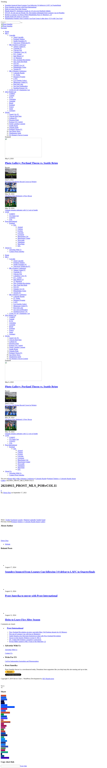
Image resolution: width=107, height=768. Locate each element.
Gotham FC (13, 118)
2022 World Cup (10, 92)
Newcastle (21, 240)
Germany (12, 110)
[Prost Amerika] (6, 24)
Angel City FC (14, 114)
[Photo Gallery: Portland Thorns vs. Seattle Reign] (23, 157)
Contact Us (8, 653)
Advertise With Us (15, 250)
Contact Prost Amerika (16, 251)
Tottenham (21, 242)
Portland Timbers (19, 39)
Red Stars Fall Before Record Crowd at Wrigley (21, 182)
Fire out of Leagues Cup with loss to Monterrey (25, 634)
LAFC (15, 78)
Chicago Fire (17, 50)
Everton (20, 231)
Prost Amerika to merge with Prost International (20, 7)
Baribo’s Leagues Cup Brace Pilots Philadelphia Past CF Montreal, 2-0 (28, 15)
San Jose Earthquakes (20, 86)
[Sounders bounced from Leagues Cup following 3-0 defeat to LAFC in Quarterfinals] (16, 565)
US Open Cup (14, 216)
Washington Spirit (15, 133)
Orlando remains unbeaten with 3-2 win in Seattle (21, 210)
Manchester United (24, 238)
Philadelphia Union (19, 67)
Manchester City (23, 236)
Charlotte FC (17, 48)
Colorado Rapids (19, 73)
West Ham (21, 244)
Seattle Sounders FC (20, 41)
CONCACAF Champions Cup (19, 90)
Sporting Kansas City (20, 88)
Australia (12, 101)
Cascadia (12, 35)
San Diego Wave (14, 131)
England (12, 105)
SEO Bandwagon (48, 679)
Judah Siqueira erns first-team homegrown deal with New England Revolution (35, 636)
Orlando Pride (13, 127)
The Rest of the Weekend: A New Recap (18, 196)
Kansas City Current (16, 122)
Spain (11, 109)
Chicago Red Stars (15, 116)
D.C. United (17, 54)
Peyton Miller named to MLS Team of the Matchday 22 (27, 641)
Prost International (11, 221)
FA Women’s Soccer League (18, 135)
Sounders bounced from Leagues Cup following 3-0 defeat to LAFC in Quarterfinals (33, 5)
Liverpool (21, 234)
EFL (19, 246)
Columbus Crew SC (20, 52)
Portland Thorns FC (15, 129)
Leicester (21, 233)
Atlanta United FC (19, 46)
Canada (11, 95)
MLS (6, 33)
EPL (14, 225)
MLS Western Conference (17, 71)
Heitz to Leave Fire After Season (16, 9)
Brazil (11, 103)
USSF (7, 212)
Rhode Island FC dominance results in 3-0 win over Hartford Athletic (28, 11)
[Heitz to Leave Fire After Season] (16, 613)
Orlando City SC (19, 65)
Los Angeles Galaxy (20, 80)
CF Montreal (17, 58)
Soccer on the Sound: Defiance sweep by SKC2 (25, 638)
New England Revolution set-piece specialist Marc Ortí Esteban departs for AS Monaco (38, 632)
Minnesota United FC (20, 82)
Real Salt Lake (18, 84)
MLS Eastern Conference (17, 45)
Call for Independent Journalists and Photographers (22, 661)
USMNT (12, 94)
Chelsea (20, 229)
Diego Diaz (7, 493)
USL (10, 219)
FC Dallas (16, 75)
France (11, 107)
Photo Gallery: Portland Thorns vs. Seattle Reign (31, 163)
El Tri (11, 97)
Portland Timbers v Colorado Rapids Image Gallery (28, 522)
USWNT (12, 218)
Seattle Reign (13, 126)
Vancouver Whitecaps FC (21, 43)
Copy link (23, 766)
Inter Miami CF (18, 56)
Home (7, 31)
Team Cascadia (18, 37)
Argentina (12, 99)
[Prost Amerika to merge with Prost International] (16, 589)
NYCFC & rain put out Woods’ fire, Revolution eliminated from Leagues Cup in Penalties (34, 13)
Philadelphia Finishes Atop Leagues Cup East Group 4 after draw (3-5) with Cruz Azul (33, 18)
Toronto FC (17, 69)
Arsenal (20, 227)
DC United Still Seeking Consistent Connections (25, 640)
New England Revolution (21, 60)
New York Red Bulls (20, 62)
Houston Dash (14, 120)
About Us (8, 248)
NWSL (7, 112)
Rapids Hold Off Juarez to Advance (17, 16)
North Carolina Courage (17, 124)
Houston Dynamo (19, 77)
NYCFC (16, 63)
